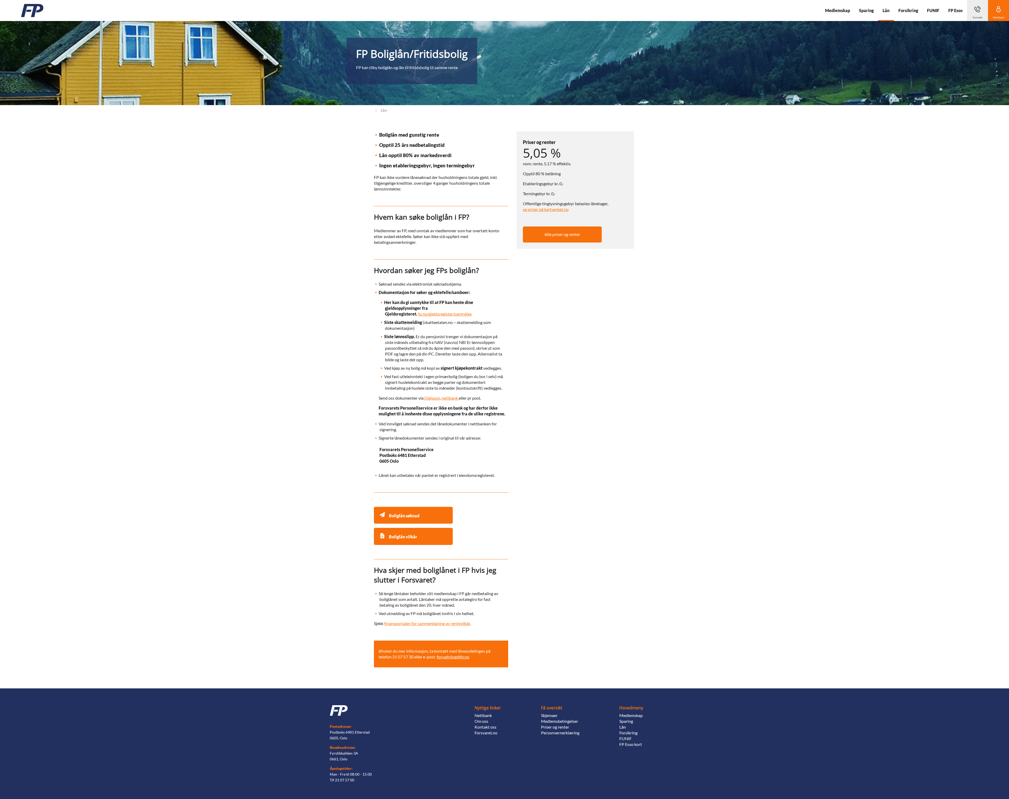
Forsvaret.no (486, 732)
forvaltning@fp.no (453, 656)
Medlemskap (631, 715)
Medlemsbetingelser (559, 721)
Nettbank (483, 715)
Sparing (626, 721)
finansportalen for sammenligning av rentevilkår (427, 623)
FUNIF (625, 738)
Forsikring (628, 732)
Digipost (432, 397)
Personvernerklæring (560, 732)
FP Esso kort (630, 744)
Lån (622, 726)
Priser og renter (555, 726)
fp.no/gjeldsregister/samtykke (445, 313)
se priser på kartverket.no (546, 209)
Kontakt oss (485, 726)
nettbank (450, 397)
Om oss (481, 721)
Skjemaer (549, 715)
